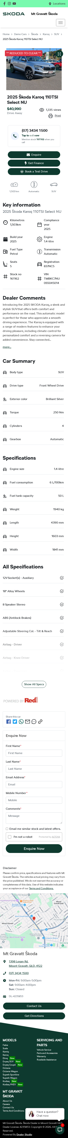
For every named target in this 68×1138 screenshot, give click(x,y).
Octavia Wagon (10, 1071)
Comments (13, 808)
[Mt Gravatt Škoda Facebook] (5, 3)
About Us (7, 1101)
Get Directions (34, 1016)
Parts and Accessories (47, 1053)
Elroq (5, 1058)
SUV (56, 34)
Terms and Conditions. (41, 888)
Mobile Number (17, 793)
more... (7, 347)
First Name (13, 746)
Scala (5, 1048)
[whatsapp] (21, 721)
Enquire (36, 154)
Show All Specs (34, 684)
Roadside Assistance (46, 1059)
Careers (6, 1104)
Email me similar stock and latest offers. (35, 829)
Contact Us (34, 1006)
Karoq (46, 34)
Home (6, 34)
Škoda (34, 34)
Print (58, 115)
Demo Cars (20, 34)
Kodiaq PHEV (9, 1084)
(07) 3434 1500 (19, 973)
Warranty (41, 1056)
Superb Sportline (11, 1074)
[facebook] (8, 721)
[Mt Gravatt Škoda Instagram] (10, 3)
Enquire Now (34, 848)
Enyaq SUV (8, 1061)
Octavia (6, 1068)
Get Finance (36, 163)
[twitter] (15, 721)
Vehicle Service (44, 1050)
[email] (27, 721)
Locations (59, 3)
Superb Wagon (10, 1078)
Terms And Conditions (13, 1111)
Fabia (5, 1045)
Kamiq (6, 1051)
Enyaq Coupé (9, 1065)
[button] (60, 22)
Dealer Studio (24, 1134)
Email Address (15, 777)
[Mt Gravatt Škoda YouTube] (15, 3)
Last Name (13, 761)
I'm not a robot (23, 837)
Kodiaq (6, 1081)
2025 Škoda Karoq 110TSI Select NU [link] (23, 39)
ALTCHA (56, 837)
